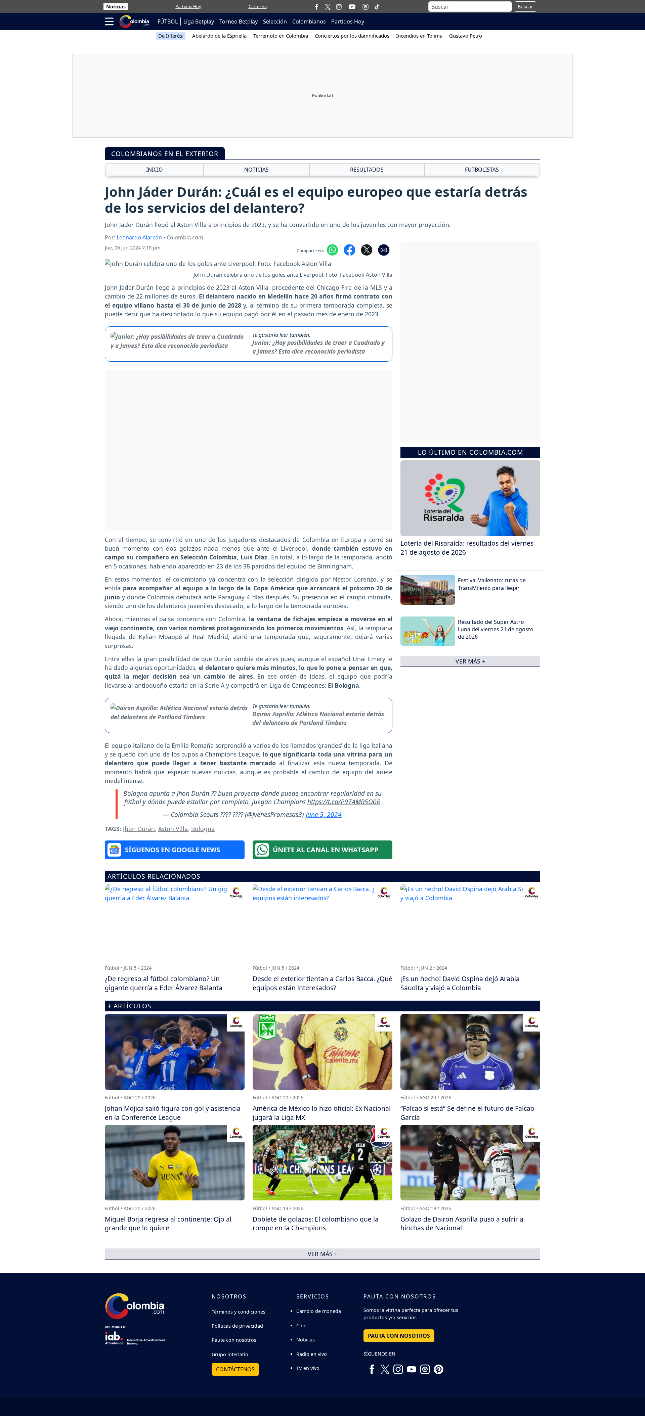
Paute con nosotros (234, 1340)
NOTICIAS (256, 169)
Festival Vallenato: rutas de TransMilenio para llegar (492, 584)
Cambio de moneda (318, 1311)
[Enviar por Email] (383, 249)
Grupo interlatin (230, 1354)
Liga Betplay (198, 21)
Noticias (116, 6)
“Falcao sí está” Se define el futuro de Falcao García (467, 1113)
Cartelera (258, 6)
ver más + (470, 661)
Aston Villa (173, 829)
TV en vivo (307, 1368)
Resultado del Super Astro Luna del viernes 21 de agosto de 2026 (495, 629)
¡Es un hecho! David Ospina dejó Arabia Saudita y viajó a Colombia (460, 983)
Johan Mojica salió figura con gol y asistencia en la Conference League (173, 1113)
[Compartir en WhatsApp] (332, 249)
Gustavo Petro (465, 35)
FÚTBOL (168, 21)
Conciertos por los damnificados (352, 35)
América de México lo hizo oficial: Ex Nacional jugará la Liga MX (322, 1113)
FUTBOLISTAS (482, 169)
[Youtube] (352, 6)
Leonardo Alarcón (139, 237)
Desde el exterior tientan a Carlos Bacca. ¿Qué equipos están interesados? (322, 983)
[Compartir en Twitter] (366, 249)
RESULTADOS (367, 169)
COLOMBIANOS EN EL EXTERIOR (164, 153)
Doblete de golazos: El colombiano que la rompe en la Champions (316, 1224)
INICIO (154, 169)
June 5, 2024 (324, 814)
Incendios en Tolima (419, 35)
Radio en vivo (311, 1354)
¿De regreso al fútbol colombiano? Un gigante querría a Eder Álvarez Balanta (163, 983)
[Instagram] (339, 6)
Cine (301, 1325)
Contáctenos (235, 1369)
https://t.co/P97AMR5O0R (343, 801)
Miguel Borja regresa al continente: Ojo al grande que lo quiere (168, 1224)
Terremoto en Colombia (280, 35)
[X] (328, 6)
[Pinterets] (438, 1366)
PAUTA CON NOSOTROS (399, 1335)
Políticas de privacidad (237, 1326)
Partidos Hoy (188, 6)
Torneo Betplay (238, 21)
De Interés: (170, 35)
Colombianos (309, 21)
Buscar (525, 6)
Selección (275, 21)
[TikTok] (377, 6)
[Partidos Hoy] (365, 6)
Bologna (203, 829)
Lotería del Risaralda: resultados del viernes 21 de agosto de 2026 (466, 548)
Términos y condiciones (238, 1312)
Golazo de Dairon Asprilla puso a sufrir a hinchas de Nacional (461, 1224)
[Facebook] (316, 6)
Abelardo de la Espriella (219, 35)
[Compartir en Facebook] (349, 249)
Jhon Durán (139, 829)
